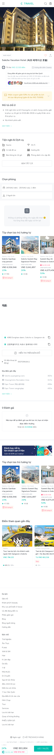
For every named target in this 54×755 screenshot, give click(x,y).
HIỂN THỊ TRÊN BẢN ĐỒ (29, 353)
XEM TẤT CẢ (27, 163)
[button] (27, 96)
